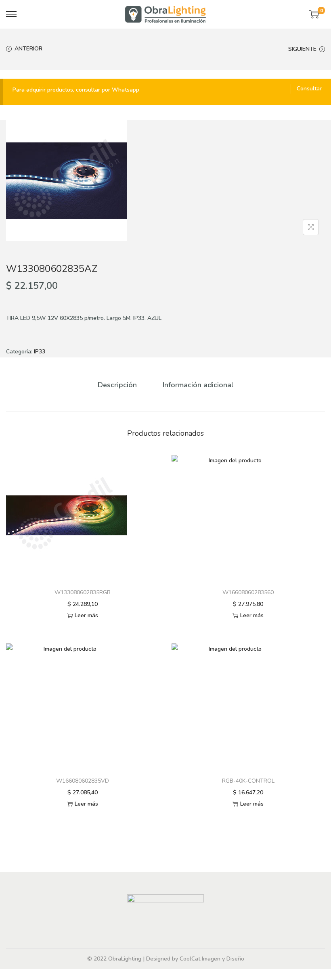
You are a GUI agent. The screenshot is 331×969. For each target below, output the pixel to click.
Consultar (309, 88)
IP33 (39, 351)
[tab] (117, 385)
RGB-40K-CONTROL (248, 781)
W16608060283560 (248, 592)
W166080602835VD (82, 781)
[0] (314, 14)
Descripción (117, 385)
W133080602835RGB (82, 592)
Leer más (86, 615)
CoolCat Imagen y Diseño (212, 959)
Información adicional (198, 385)
